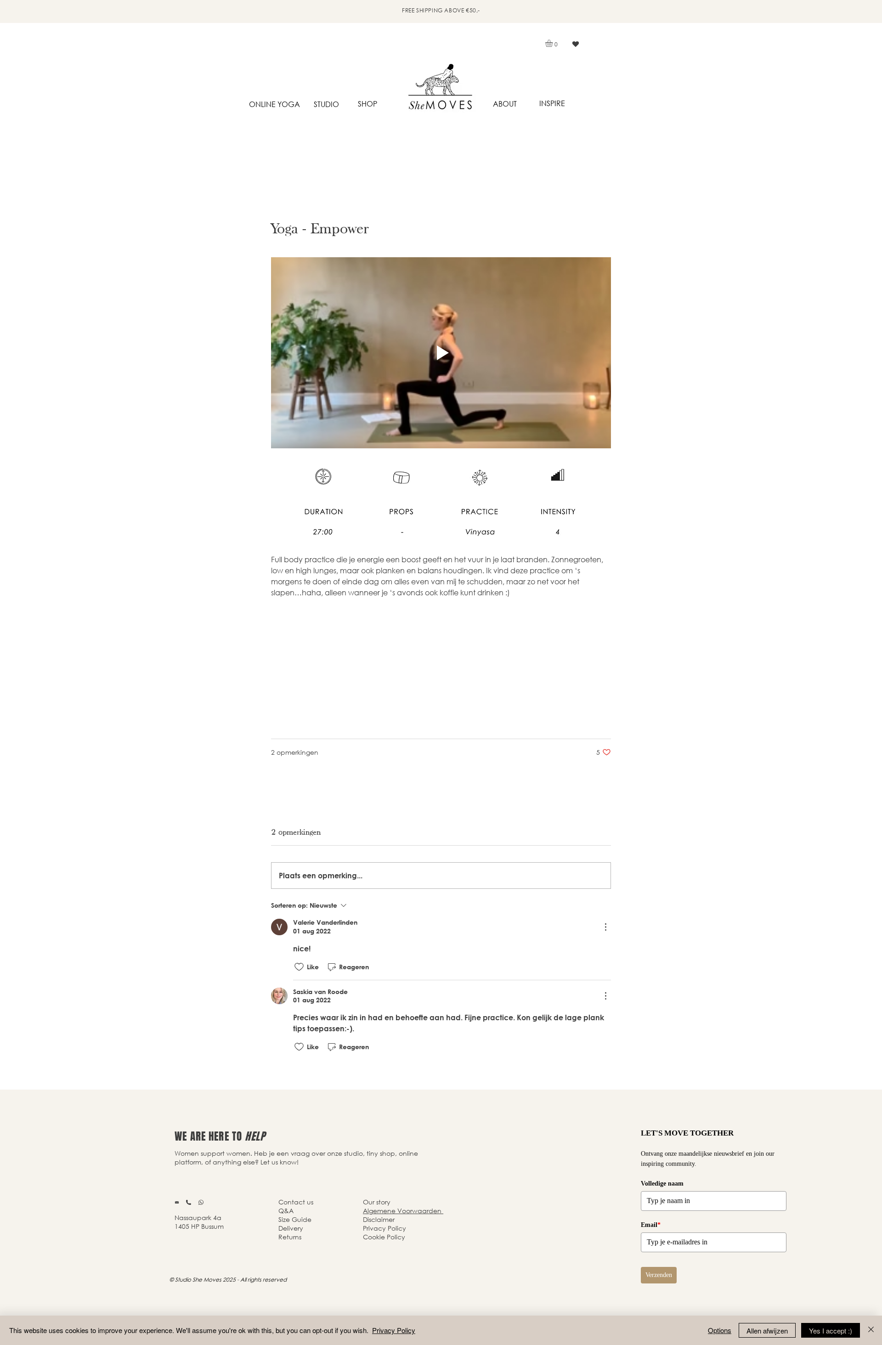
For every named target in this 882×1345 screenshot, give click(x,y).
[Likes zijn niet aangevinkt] (299, 966)
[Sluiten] (870, 1330)
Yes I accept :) (830, 1330)
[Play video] (441, 352)
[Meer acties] (605, 926)
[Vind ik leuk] (575, 44)
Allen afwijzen (767, 1330)
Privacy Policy (393, 1330)
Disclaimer (379, 1219)
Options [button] (719, 1330)
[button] (553, 43)
